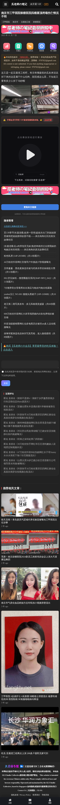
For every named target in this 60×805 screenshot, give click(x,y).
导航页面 (45, 795)
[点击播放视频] (30, 155)
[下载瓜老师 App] (46, 4)
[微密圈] (41, 47)
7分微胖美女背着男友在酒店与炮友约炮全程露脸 (28, 288)
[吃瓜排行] (6, 47)
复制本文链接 (30, 207)
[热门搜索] (53, 47)
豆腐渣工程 (25, 22)
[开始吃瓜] (30, 47)
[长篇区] (18, 47)
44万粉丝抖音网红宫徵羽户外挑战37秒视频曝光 (27, 262)
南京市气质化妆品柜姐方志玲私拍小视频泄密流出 (25, 603)
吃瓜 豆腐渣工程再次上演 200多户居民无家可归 (24, 753)
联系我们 (36, 795)
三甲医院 (6, 22)
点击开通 (48, 120)
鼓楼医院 (36, 22)
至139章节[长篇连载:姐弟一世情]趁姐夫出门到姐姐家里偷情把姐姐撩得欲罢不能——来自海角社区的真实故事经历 (30, 236)
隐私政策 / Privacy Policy (21, 795)
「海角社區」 (24, 57)
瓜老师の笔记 (19, 4)
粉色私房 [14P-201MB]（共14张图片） (22, 256)
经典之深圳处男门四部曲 (30, 439)
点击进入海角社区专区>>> (15, 226)
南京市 (15, 22)
